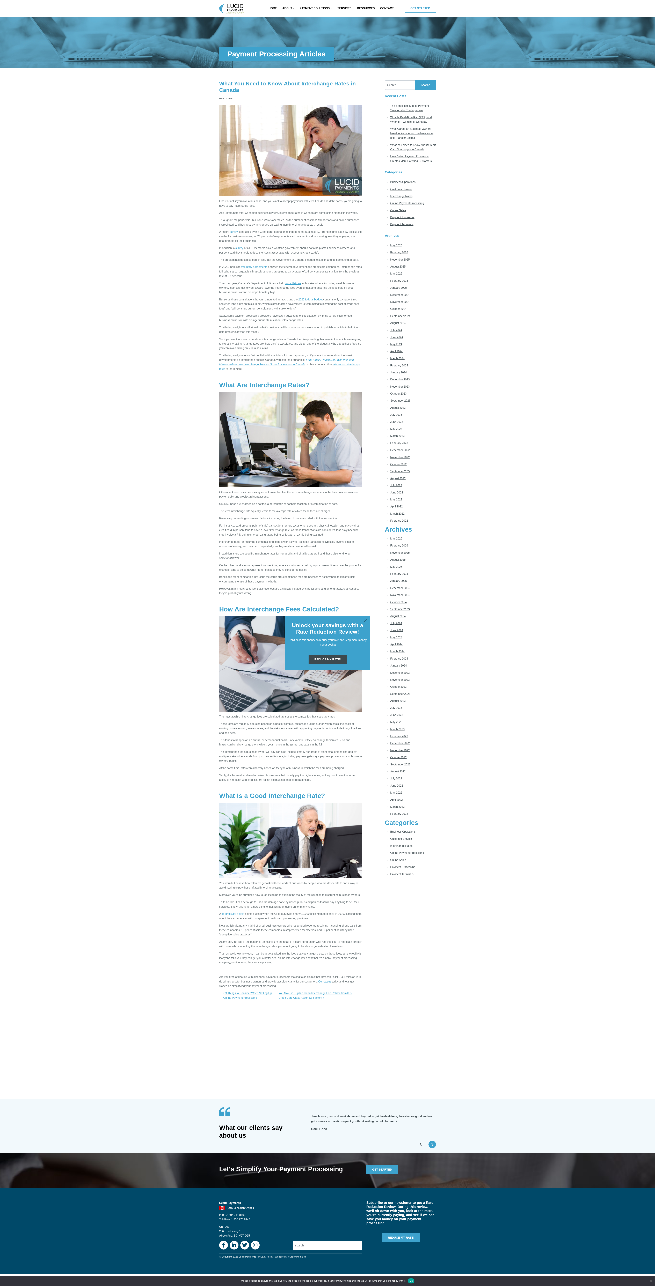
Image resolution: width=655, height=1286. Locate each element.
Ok (411, 1280)
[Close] (365, 620)
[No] (650, 1281)
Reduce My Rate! (327, 659)
